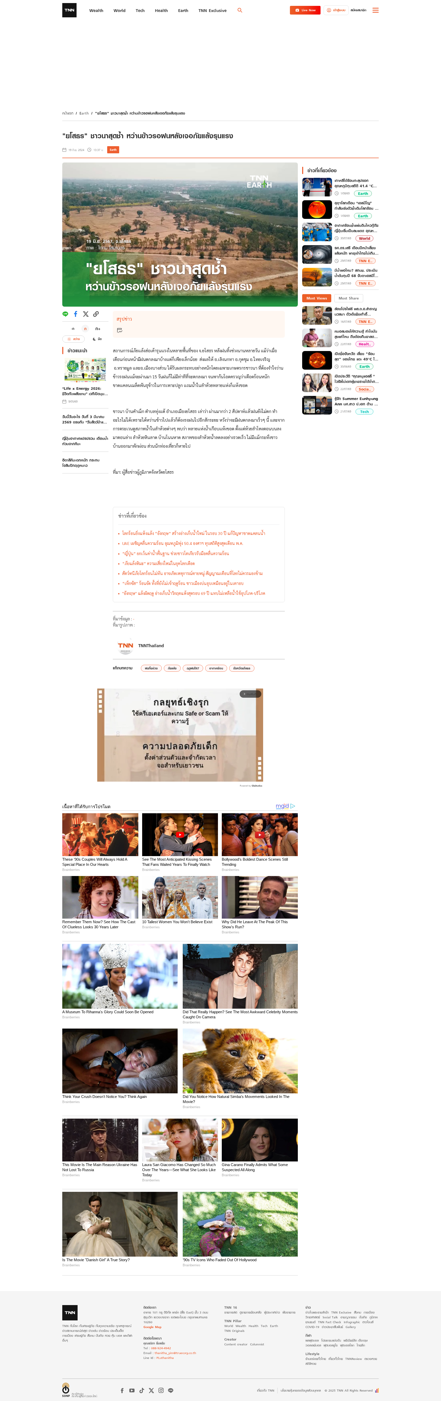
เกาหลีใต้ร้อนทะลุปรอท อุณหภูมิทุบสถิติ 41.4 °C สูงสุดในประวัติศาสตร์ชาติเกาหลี (354, 183)
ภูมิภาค (374, 1317)
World (364, 238)
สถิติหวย (310, 1363)
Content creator (236, 1344)
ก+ (98, 328)
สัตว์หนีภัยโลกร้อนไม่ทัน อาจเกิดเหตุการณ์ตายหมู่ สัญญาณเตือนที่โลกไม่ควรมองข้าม (192, 573)
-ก (72, 329)
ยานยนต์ (310, 1322)
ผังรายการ (289, 1312)
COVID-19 (312, 1326)
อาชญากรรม (348, 1317)
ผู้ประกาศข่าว (272, 1312)
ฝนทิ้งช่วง (151, 668)
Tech (364, 412)
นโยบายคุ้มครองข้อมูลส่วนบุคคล (301, 1390)
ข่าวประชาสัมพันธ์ (332, 1326)
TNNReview (353, 1358)
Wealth (241, 1325)
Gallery (351, 1326)
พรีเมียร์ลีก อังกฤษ (356, 1340)
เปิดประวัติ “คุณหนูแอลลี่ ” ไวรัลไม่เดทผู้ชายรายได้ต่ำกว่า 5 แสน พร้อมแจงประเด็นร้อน (357, 378)
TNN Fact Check (329, 1322)
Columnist (257, 1344)
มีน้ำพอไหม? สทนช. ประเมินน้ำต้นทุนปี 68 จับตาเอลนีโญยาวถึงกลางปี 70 (356, 273)
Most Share (349, 298)
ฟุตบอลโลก (347, 1345)
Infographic (352, 1322)
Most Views (317, 298)
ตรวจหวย (370, 1358)
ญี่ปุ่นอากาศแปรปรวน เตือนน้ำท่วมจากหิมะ (85, 441)
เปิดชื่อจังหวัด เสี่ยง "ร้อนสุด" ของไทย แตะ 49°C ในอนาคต (356, 356)
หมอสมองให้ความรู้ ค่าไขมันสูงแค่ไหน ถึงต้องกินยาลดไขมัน (356, 334)
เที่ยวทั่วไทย (335, 1358)
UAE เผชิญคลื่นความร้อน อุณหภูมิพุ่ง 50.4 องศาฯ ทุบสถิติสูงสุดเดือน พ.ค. (182, 543)
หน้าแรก (67, 113)
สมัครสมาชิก (358, 10)
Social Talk (330, 1317)
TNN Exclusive (341, 1312)
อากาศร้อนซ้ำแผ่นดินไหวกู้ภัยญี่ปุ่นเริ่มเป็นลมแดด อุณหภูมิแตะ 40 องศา (356, 228)
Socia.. (365, 389)
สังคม (357, 1312)
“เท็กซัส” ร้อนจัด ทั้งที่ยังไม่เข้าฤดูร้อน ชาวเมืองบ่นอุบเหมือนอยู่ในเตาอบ (182, 583)
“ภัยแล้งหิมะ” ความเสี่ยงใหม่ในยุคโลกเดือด (158, 563)
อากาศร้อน (216, 668)
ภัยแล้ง (172, 668)
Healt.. (365, 344)
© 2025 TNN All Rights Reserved (349, 1390)
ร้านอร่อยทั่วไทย (315, 1358)
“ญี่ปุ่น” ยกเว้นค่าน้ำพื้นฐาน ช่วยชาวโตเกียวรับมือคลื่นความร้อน (175, 553)
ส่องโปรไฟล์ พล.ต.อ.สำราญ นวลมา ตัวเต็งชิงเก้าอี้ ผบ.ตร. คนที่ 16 (356, 311)
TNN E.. (365, 261)
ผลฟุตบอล (312, 1340)
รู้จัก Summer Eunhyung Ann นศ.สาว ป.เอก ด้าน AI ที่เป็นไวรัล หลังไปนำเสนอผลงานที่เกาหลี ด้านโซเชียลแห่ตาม (356, 401)
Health (253, 1325)
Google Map (152, 1326)
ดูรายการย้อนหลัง (251, 1312)
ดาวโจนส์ (367, 1322)
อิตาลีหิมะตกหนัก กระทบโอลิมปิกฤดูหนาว (81, 462)
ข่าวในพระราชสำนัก (317, 1312)
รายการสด (230, 1312)
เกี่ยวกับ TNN (265, 1390)
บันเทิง (363, 1317)
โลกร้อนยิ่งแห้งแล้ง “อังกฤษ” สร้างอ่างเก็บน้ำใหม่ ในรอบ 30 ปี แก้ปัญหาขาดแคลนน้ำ (193, 533)
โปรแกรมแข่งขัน (331, 1340)
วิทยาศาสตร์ (312, 1317)
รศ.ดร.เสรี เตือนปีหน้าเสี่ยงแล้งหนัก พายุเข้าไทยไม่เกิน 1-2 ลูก (355, 250)
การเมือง (369, 1312)
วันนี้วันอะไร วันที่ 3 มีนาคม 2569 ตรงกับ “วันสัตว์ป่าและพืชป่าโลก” (84, 419)
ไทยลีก (361, 1345)
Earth (84, 113)
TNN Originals (234, 1330)
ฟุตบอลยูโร (331, 1345)
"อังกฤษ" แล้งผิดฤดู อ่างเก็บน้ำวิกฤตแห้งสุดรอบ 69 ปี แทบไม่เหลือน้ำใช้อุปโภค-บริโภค (193, 593)
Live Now (309, 10)
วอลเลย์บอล (313, 1345)
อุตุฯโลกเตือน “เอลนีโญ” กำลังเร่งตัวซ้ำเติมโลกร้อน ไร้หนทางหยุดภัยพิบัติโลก (356, 205)
